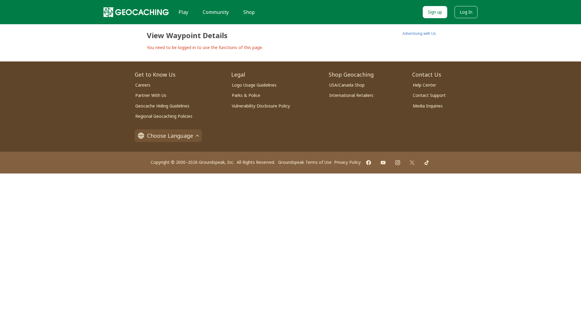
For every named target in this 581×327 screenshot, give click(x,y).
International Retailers (351, 95)
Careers (142, 85)
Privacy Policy (347, 162)
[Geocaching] (136, 12)
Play (183, 12)
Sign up (435, 12)
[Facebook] (368, 162)
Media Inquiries (428, 106)
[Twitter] (412, 162)
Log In (466, 12)
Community (216, 12)
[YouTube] (383, 162)
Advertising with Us (419, 33)
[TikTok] (426, 162)
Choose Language (170, 135)
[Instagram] (397, 162)
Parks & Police (246, 95)
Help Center (424, 85)
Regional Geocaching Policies (163, 116)
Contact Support (429, 95)
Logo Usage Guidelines (254, 85)
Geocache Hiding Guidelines (162, 106)
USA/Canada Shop (347, 85)
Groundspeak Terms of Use (305, 162)
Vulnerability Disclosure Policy (261, 106)
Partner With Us (150, 95)
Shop (249, 12)
